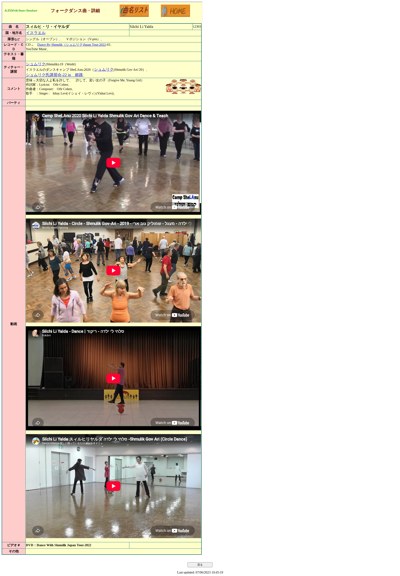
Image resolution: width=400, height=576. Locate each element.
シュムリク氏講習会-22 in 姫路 (54, 75)
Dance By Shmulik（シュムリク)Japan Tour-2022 (71, 44)
